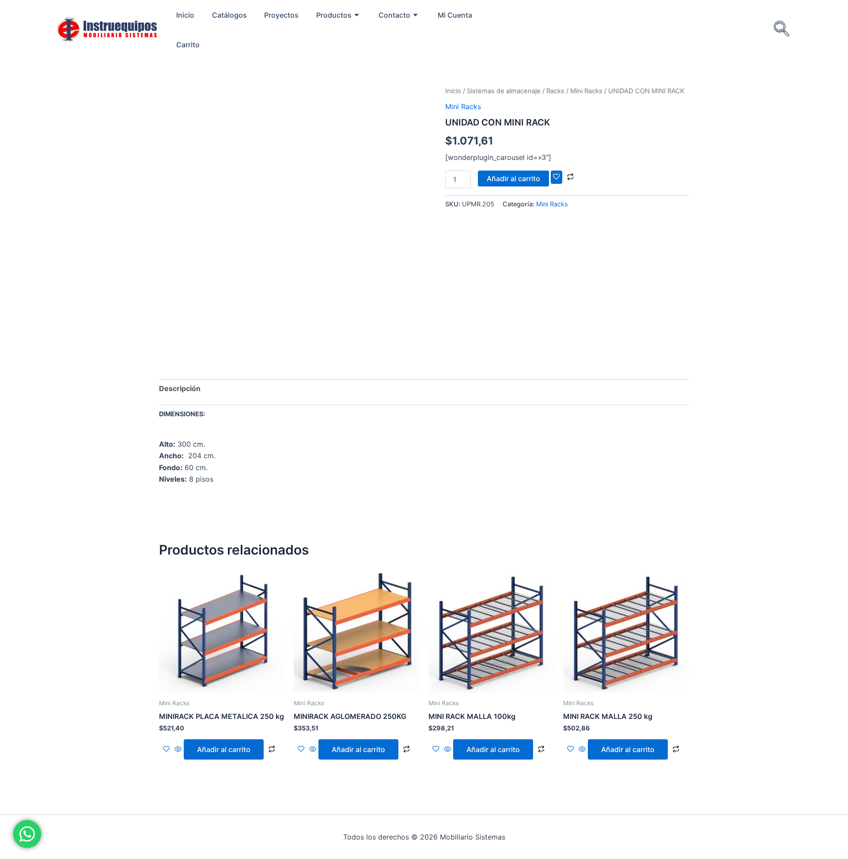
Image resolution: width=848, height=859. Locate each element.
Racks (555, 91)
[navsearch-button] (781, 29)
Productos (334, 15)
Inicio (185, 15)
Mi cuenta (455, 15)
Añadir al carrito (513, 178)
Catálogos (229, 15)
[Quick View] (178, 749)
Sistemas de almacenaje (504, 91)
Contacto (394, 15)
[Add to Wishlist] (556, 177)
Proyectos (281, 15)
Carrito (188, 44)
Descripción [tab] (180, 388)
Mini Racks (586, 91)
